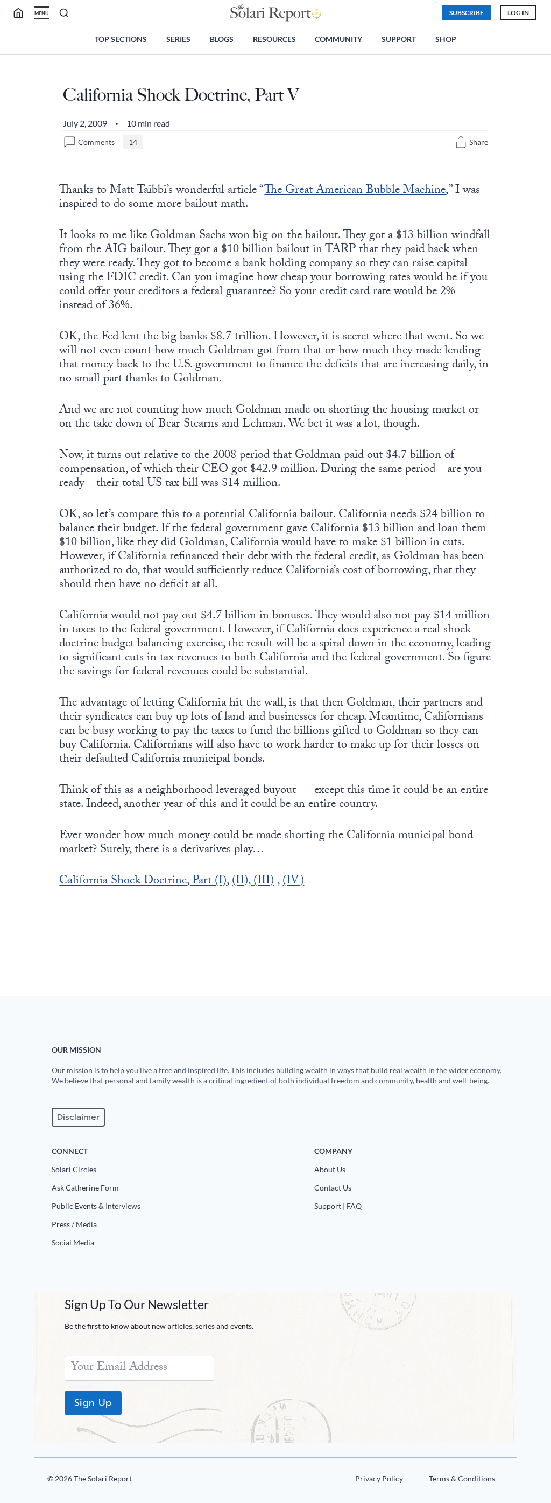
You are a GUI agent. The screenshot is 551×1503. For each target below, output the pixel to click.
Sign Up (93, 1402)
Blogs (222, 39)
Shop (445, 39)
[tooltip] (461, 142)
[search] (22, 13)
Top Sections (121, 39)
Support (399, 39)
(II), (242, 882)
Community (338, 39)
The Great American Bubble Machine (355, 191)
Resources (274, 39)
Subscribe (466, 13)
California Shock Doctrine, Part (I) (143, 882)
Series (178, 39)
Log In (518, 13)
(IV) (293, 882)
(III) (263, 882)
